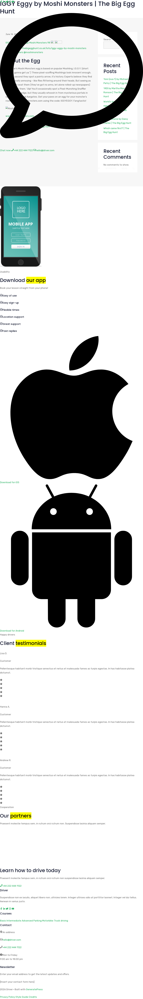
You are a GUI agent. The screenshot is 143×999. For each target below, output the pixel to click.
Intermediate (14, 920)
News (124, 168)
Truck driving (61, 920)
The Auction (69, 168)
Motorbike (47, 920)
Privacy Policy (7, 997)
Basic (3, 920)
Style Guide (22, 997)
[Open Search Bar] (133, 168)
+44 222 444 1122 (12, 947)
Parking (37, 920)
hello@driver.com (11, 939)
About (31, 168)
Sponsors (110, 168)
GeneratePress (34, 989)
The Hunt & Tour (91, 168)
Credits (33, 997)
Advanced (27, 920)
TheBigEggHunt (23, 160)
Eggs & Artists (49, 168)
